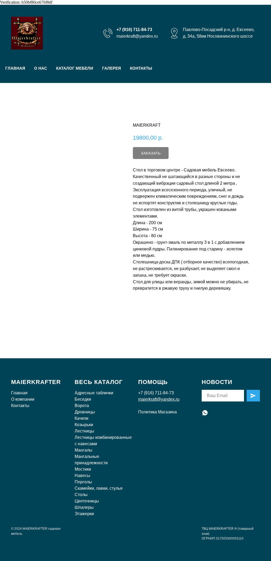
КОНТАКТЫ (141, 68)
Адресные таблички (94, 393)
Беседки (83, 399)
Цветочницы (87, 501)
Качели (81, 418)
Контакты (20, 405)
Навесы (82, 475)
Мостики (83, 469)
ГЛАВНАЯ (15, 68)
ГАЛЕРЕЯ (111, 68)
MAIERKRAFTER (36, 382)
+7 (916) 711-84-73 (156, 393)
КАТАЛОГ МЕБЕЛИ (74, 68)
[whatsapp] (205, 412)
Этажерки (84, 513)
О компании (22, 399)
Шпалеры (84, 507)
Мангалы (83, 450)
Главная (19, 393)
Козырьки (84, 424)
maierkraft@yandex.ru (137, 36)
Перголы (83, 482)
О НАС (40, 68)
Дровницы (85, 412)
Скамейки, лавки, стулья (99, 488)
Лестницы (84, 431)
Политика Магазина (157, 412)
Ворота (82, 405)
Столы (81, 494)
